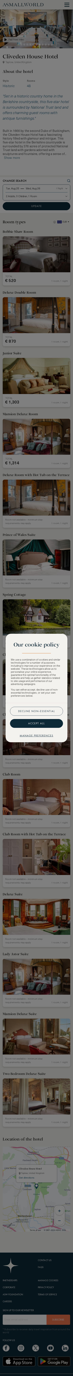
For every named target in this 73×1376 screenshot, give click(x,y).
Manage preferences (36, 735)
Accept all (36, 723)
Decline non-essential (36, 711)
